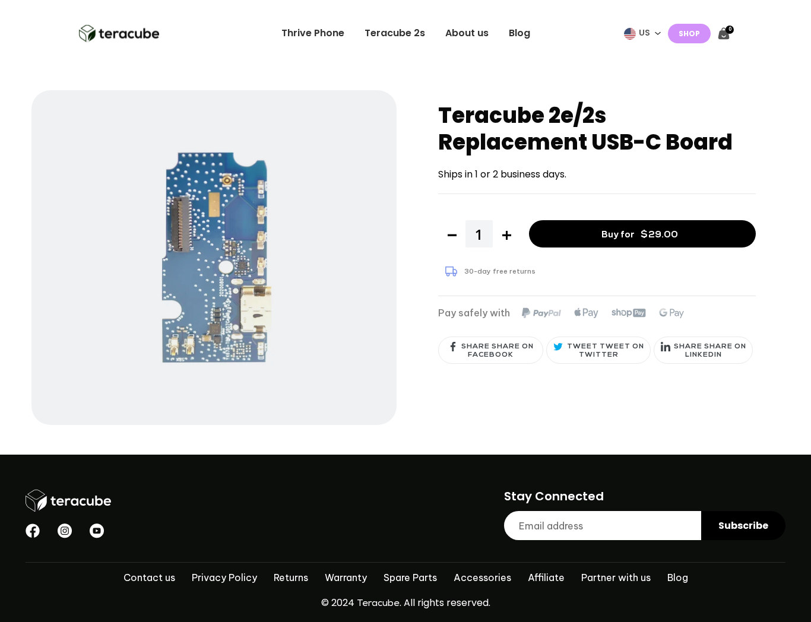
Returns (291, 577)
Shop (689, 33)
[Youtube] (97, 530)
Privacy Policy (224, 577)
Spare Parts (410, 577)
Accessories (482, 577)
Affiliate (546, 577)
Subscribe (743, 525)
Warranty (346, 577)
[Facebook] (33, 530)
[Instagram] (65, 530)
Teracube (378, 604)
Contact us (149, 577)
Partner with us (616, 577)
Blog (677, 577)
